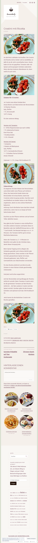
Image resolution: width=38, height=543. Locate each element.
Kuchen (12, 508)
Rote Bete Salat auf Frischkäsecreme (27, 409)
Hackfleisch (19, 500)
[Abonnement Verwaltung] (34, 2)
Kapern (21, 503)
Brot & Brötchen (16, 338)
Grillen (15, 500)
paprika (19, 511)
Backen (22, 492)
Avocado (18, 492)
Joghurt (19, 503)
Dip (19, 495)
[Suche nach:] (25, 3)
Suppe (16, 522)
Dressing (22, 495)
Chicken (16, 495)
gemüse (12, 500)
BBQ (26, 492)
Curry (17, 495)
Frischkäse (16, 497)
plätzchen (22, 514)
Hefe (22, 500)
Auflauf (16, 492)
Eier (24, 495)
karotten (24, 503)
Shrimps (22, 519)
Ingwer (16, 503)
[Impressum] (30, 2)
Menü (19, 2)
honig (11, 503)
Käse (15, 508)
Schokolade (19, 519)
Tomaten (18, 522)
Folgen (13, 483)
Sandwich (11, 519)
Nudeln (11, 511)
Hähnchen (13, 503)
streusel (13, 522)
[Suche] (22, 3)
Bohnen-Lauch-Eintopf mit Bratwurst (11, 409)
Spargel (25, 519)
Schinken (16, 519)
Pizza (19, 514)
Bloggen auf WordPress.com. (19, 536)
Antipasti (11, 492)
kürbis (21, 508)
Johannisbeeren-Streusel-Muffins (26, 432)
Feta (26, 495)
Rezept (13, 516)
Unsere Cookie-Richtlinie (5, 540)
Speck (11, 522)
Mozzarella (23, 508)
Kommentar (30, 379)
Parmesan (23, 511)
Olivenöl (17, 511)
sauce (13, 519)
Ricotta (13, 342)
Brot (21, 340)
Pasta (11, 514)
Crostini (25, 340)
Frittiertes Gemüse (11, 431)
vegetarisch (22, 522)
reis (10, 516)
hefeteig (25, 500)
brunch (13, 495)
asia (14, 492)
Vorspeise (25, 522)
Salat (24, 516)
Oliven (14, 511)
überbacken (15, 340)
